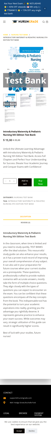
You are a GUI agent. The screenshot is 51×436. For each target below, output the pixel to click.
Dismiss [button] (45, 9)
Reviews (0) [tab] (25, 222)
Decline (32, 431)
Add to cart (25, 182)
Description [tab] (25, 216)
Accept (19, 431)
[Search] (44, 22)
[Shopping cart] (47, 22)
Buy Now (40, 182)
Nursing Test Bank (23, 197)
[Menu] (4, 22)
